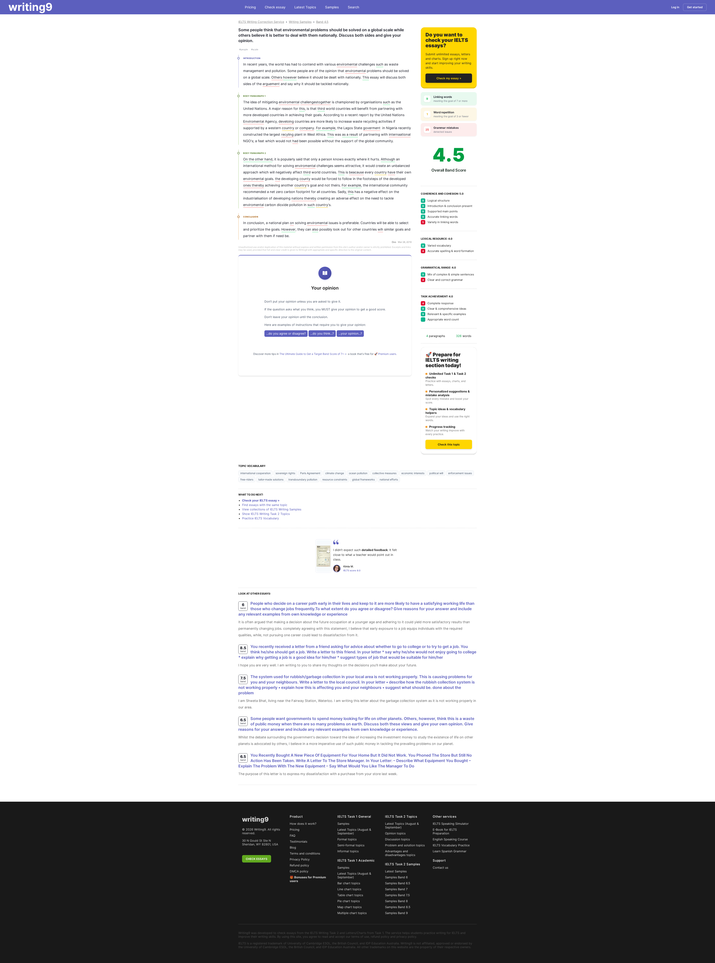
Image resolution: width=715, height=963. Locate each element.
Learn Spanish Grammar (449, 851)
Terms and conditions (305, 853)
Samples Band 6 (396, 877)
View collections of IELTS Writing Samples (271, 509)
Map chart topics (349, 907)
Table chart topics (350, 895)
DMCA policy (299, 871)
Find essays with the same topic (264, 505)
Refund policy (299, 865)
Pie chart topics (348, 901)
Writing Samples (300, 22)
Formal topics (347, 839)
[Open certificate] (323, 556)
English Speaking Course (450, 839)
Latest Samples (396, 871)
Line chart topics (349, 889)
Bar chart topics (348, 883)
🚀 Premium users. (385, 353)
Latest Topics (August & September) (354, 831)
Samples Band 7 (396, 889)
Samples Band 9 (396, 913)
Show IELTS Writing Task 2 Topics (266, 514)
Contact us (440, 867)
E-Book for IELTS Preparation (445, 831)
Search (353, 7)
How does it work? (303, 823)
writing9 (30, 6)
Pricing (250, 7)
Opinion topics (395, 833)
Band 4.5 (322, 22)
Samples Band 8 (396, 901)
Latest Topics (305, 7)
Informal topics (348, 851)
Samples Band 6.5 (397, 883)
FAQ (292, 835)
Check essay (275, 7)
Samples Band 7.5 (397, 895)
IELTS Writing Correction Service (261, 22)
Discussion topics (397, 839)
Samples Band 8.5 (397, 907)
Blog (293, 847)
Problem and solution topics (405, 845)
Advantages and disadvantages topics (400, 853)
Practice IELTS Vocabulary (260, 518)
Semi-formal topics (350, 845)
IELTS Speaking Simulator (451, 823)
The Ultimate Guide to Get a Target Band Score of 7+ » (312, 353)
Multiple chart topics (352, 913)
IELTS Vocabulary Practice (451, 845)
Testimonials (298, 841)
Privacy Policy (300, 859)
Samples (332, 7)
